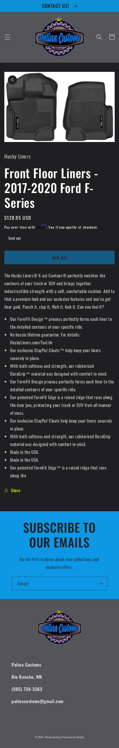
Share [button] (16, 490)
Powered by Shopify (73, 737)
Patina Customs (53, 737)
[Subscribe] (100, 583)
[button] (7, 37)
